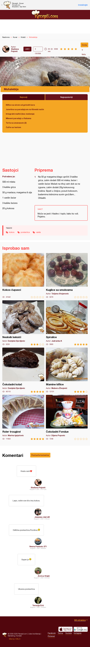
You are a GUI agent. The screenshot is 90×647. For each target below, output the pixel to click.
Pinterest (51, 636)
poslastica (25, 232)
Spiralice (67, 322)
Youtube (68, 633)
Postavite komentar (40, 455)
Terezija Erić (38, 605)
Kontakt (19, 636)
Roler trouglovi (23, 417)
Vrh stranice (80, 620)
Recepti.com (45, 14)
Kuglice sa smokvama (67, 275)
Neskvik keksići (23, 322)
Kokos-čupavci (23, 275)
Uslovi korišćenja (34, 634)
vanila (38, 232)
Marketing (11, 636)
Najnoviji (23, 97)
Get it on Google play (81, 629)
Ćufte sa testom (13, 127)
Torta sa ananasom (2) (16, 123)
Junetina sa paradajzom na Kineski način (25, 109)
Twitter (60, 633)
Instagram (77, 633)
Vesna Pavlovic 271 (38, 546)
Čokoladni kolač (23, 370)
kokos (11, 232)
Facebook (52, 633)
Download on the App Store (65, 629)
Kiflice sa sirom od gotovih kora (20, 105)
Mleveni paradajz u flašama (18, 118)
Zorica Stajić (44, 576)
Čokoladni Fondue (67, 417)
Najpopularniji (66, 97)
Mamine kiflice (67, 370)
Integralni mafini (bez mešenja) (20, 114)
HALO (17, 639)
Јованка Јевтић (42, 517)
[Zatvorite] (1, 5)
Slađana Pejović (15, 50)
